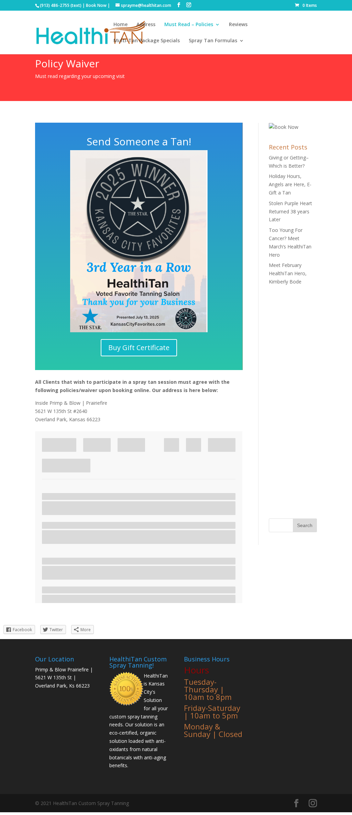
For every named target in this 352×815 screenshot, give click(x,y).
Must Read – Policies (188, 24)
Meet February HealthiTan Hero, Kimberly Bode (288, 273)
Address (145, 24)
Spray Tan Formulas (213, 41)
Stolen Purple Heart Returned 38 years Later (290, 211)
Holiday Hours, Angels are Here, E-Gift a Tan (290, 184)
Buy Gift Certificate (138, 347)
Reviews (238, 24)
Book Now (96, 5)
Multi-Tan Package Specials (146, 41)
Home (120, 24)
